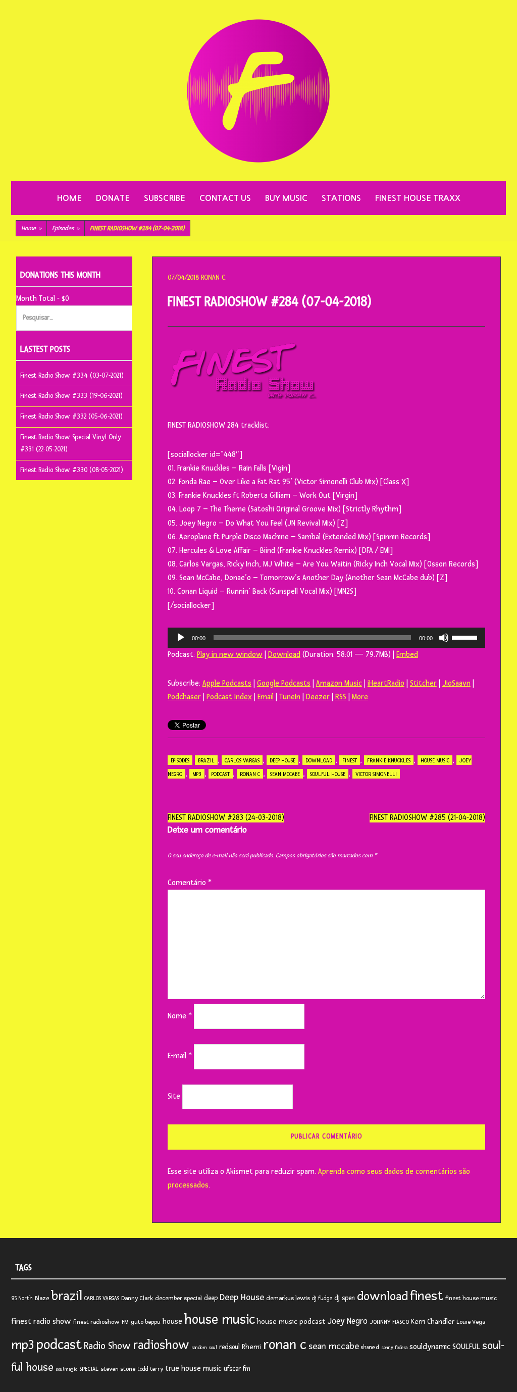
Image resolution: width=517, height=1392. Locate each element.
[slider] (466, 637)
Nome (180, 1016)
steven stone (117, 1369)
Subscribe (164, 198)
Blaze (42, 1298)
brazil (206, 760)
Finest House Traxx (417, 198)
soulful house (327, 774)
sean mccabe (285, 774)
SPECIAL (88, 1369)
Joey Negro (348, 1321)
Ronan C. (213, 278)
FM (125, 1322)
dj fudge (322, 1298)
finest (349, 760)
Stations (341, 198)
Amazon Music (339, 683)
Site (174, 1096)
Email (265, 697)
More (360, 697)
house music (435, 760)
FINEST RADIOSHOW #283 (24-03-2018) (226, 817)
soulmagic (66, 1369)
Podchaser (184, 697)
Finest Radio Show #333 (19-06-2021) (71, 396)
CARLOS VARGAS (242, 760)
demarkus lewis (288, 1298)
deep (211, 1298)
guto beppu (146, 1322)
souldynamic (429, 1347)
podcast (221, 774)
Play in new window (230, 654)
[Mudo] (444, 638)
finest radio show (41, 1321)
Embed (407, 654)
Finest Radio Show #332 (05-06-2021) (71, 417)
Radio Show (107, 1346)
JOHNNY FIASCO (389, 1322)
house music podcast (291, 1321)
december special (178, 1298)
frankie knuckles (388, 760)
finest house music (471, 1298)
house (172, 1321)
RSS (340, 697)
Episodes (65, 228)
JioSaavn (456, 683)
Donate (113, 198)
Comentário (190, 883)
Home (69, 198)
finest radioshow (96, 1322)
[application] (326, 638)
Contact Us (225, 198)
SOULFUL (466, 1347)
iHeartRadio (386, 683)
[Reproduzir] (181, 638)
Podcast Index (229, 697)
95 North (22, 1298)
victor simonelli (376, 774)
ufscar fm (237, 1369)
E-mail (180, 1056)
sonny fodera (394, 1348)
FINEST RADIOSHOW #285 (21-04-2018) (427, 817)
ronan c (250, 774)
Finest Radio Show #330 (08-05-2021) (71, 470)
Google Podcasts (284, 683)
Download (284, 654)
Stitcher (423, 683)
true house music (193, 1368)
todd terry (150, 1369)
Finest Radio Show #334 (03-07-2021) (72, 376)
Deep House (282, 760)
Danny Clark (137, 1298)
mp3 (196, 774)
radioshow (161, 1345)
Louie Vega (470, 1322)
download (318, 760)
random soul (204, 1348)
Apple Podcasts (226, 683)
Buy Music (286, 198)
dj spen (344, 1298)
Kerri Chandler (432, 1321)
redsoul (229, 1347)
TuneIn (289, 697)
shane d (370, 1347)
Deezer (318, 697)
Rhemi (251, 1347)
